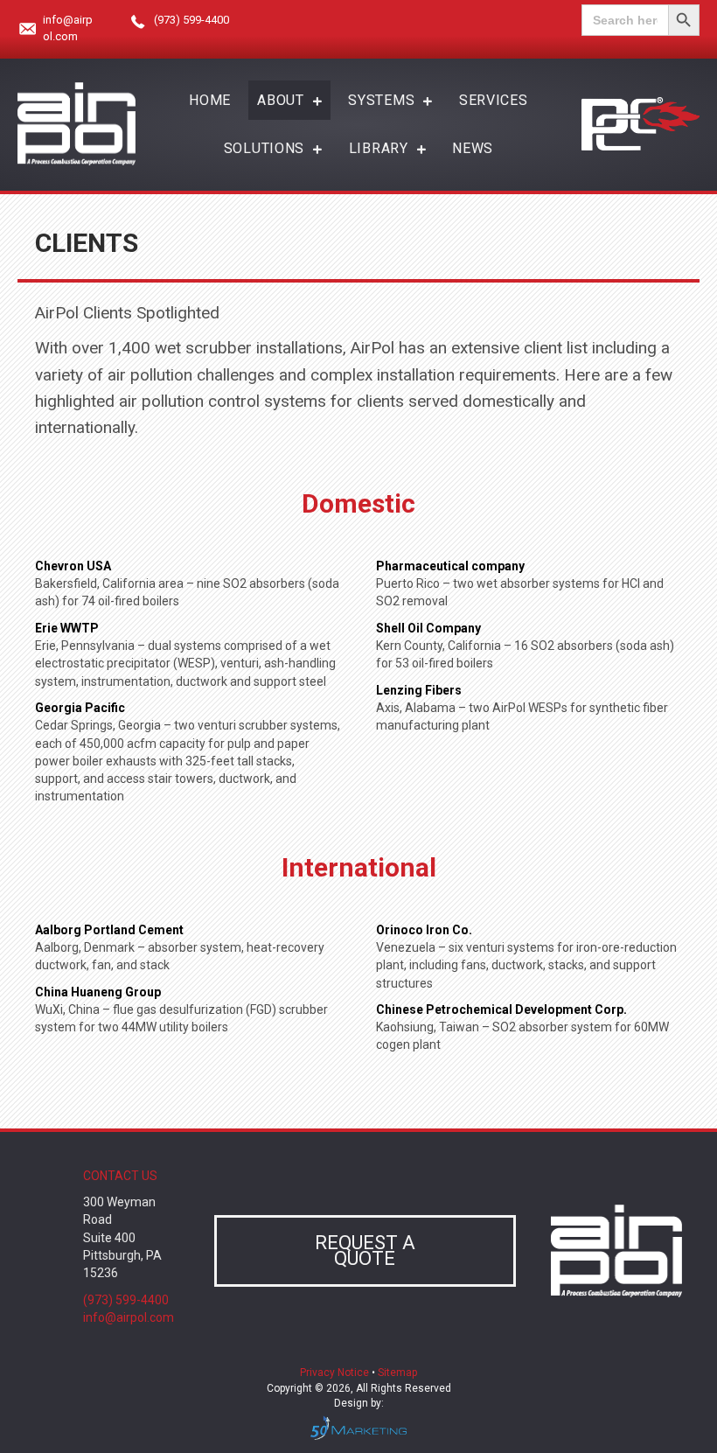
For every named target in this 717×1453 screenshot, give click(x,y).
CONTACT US (120, 1176)
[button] (365, 1251)
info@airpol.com (128, 1317)
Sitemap (397, 1372)
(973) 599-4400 (191, 19)
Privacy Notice (336, 1372)
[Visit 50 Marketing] (358, 1427)
